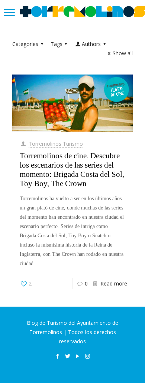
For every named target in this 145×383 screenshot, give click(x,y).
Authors (91, 43)
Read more (113, 283)
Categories (25, 43)
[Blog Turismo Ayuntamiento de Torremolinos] (82, 11)
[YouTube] (77, 356)
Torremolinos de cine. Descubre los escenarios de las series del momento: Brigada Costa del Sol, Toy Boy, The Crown (72, 169)
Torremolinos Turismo (56, 143)
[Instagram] (87, 356)
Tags (56, 43)
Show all (123, 53)
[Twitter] (67, 356)
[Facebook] (57, 356)
